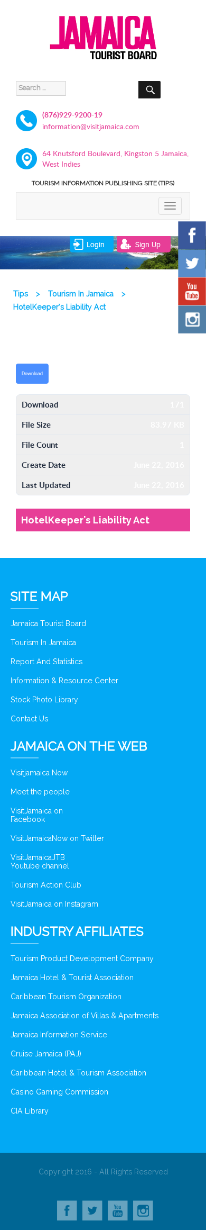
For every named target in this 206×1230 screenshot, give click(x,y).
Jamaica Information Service (59, 1034)
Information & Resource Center (64, 680)
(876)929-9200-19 (72, 115)
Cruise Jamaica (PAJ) (46, 1054)
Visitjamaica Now (39, 772)
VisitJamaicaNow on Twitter (57, 838)
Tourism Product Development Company (82, 958)
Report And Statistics (46, 661)
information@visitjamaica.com (90, 126)
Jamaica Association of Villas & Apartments (84, 1015)
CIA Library (30, 1111)
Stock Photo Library (44, 699)
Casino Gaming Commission (59, 1092)
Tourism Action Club (46, 885)
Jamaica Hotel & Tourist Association (72, 977)
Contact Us (29, 719)
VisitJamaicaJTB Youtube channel (40, 861)
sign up (148, 244)
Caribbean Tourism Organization (66, 996)
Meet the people (40, 792)
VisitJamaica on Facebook (37, 815)
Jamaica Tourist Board (48, 623)
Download (32, 373)
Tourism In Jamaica (43, 642)
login (96, 244)
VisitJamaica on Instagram (54, 904)
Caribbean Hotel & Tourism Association (78, 1073)
